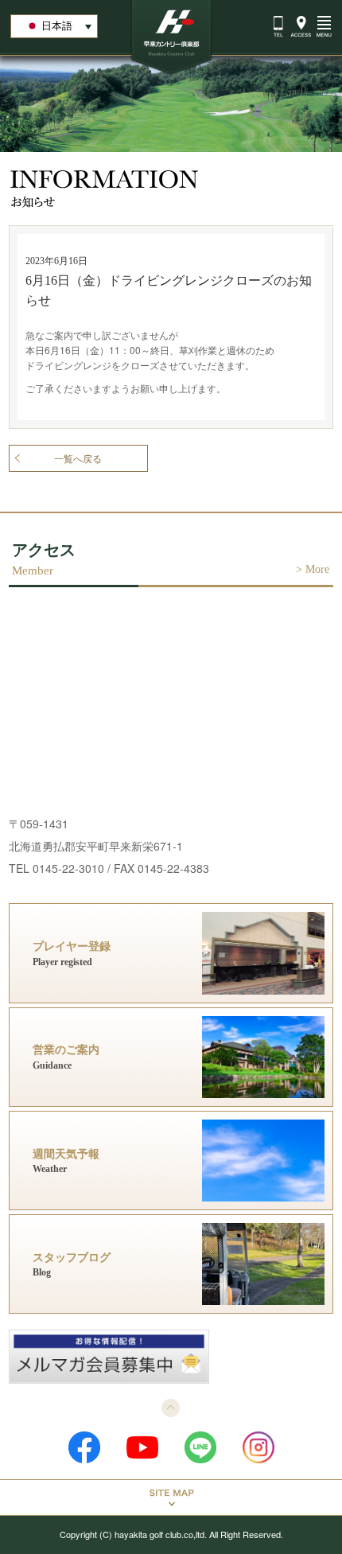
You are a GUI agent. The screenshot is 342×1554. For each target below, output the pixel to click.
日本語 (56, 26)
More (317, 569)
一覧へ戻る (78, 459)
